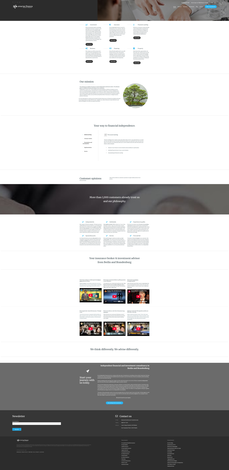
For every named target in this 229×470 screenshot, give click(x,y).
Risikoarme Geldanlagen (172, 446)
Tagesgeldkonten (170, 459)
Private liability (124, 444)
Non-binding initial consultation (114, 402)
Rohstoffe (169, 455)
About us (179, 6)
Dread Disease (124, 455)
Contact (201, 6)
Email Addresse (15, 421)
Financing (123, 459)
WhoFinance (201, 2)
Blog (197, 6)
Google (206, 2)
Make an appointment (210, 6)
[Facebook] (13, 2)
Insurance (185, 6)
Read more (89, 44)
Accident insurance (125, 453)
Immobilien (169, 451)
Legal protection (124, 450)
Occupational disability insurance (128, 442)
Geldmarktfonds (170, 466)
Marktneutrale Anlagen (172, 460)
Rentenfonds (170, 457)
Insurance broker (124, 464)
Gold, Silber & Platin (171, 464)
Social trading (170, 442)
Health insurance (124, 446)
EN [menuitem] (215, 2)
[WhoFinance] (19, 2)
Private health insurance (126, 448)
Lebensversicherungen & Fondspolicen (175, 462)
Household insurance (125, 451)
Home (174, 6)
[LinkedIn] (17, 2)
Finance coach (124, 462)
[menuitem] (212, 3)
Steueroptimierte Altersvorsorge (174, 448)
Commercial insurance (125, 460)
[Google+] (15, 2)
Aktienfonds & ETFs (171, 444)
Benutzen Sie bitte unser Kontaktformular (129, 420)
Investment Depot (171, 450)
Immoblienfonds (170, 453)
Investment (191, 6)
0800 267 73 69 (186, 2)
